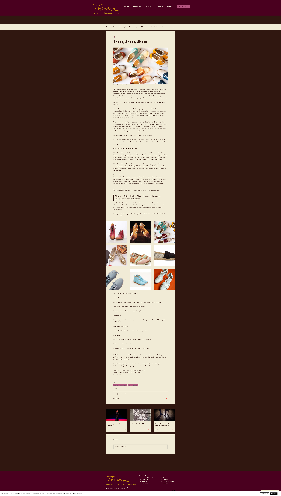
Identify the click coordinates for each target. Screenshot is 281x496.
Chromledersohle (133, 385)
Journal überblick (111, 27)
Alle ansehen (172, 406)
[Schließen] (279, 493)
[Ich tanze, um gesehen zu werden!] (116, 415)
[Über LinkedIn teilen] (121, 394)
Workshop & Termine (125, 27)
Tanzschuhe (123, 385)
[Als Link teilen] (125, 394)
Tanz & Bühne (155, 27)
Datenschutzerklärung (77, 493)
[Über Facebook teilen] (114, 394)
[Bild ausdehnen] (116, 232)
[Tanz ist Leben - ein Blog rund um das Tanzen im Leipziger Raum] (164, 415)
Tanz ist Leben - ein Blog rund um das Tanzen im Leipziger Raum (162, 424)
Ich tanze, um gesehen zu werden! (115, 424)
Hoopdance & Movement (141, 27)
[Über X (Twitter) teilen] (117, 394)
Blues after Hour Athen (139, 424)
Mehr (163, 27)
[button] (173, 26)
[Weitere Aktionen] (167, 37)
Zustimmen (273, 493)
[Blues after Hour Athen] (140, 415)
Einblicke (115, 388)
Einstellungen (264, 493)
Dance (116, 385)
